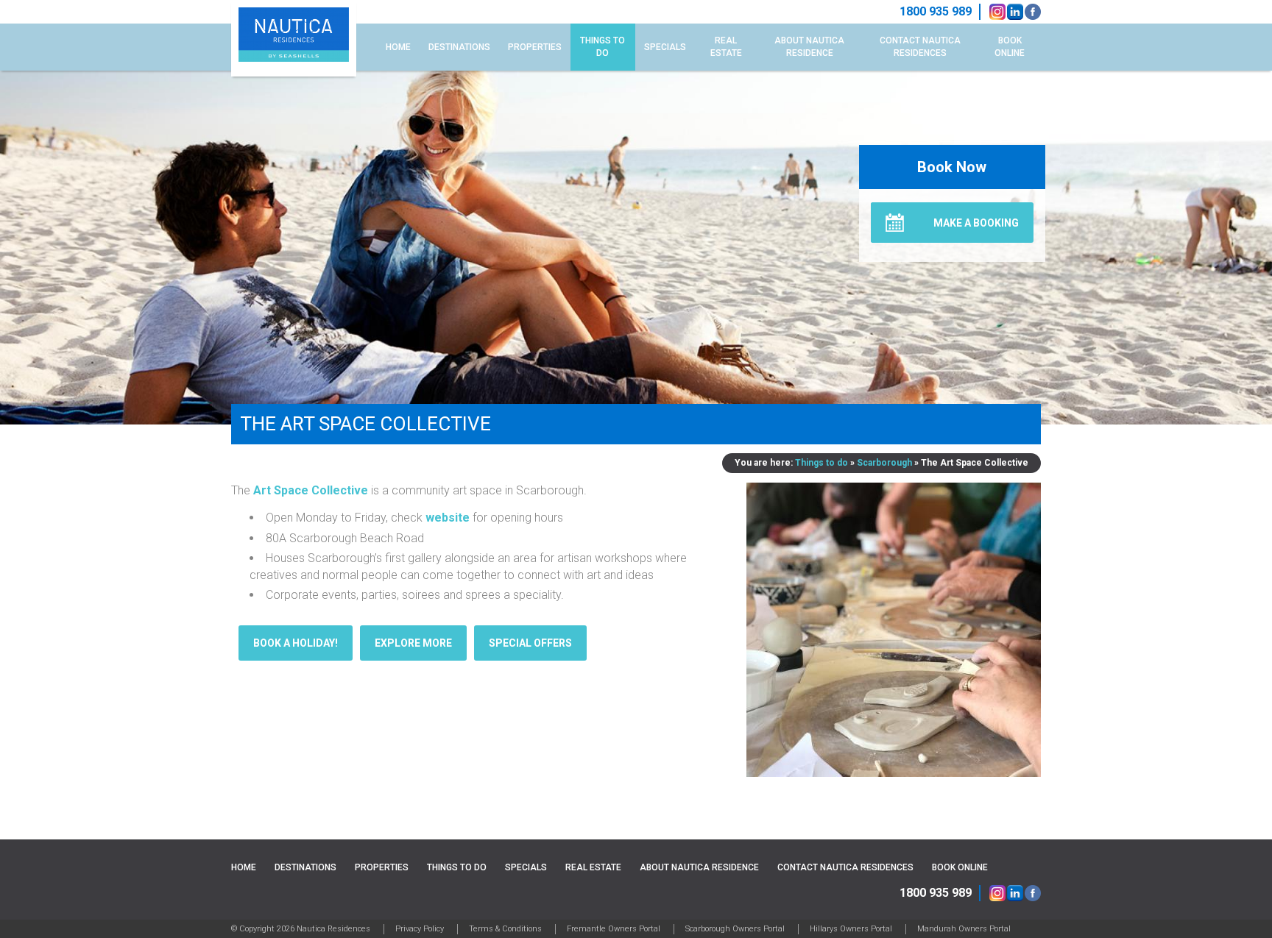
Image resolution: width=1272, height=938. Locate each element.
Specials (665, 47)
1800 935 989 (936, 893)
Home (398, 47)
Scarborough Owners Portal (735, 929)
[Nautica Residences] (293, 38)
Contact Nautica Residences (920, 46)
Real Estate (726, 46)
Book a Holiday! (295, 643)
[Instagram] (997, 12)
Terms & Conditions (505, 929)
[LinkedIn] (1015, 12)
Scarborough (884, 463)
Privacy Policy (419, 929)
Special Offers (530, 643)
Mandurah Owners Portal (964, 929)
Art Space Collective (310, 490)
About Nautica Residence (809, 46)
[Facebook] (1033, 12)
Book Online (1009, 46)
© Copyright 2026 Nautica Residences (300, 929)
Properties (535, 47)
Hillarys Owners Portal (851, 929)
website (447, 518)
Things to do (602, 46)
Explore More (413, 643)
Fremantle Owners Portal (613, 929)
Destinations (459, 47)
